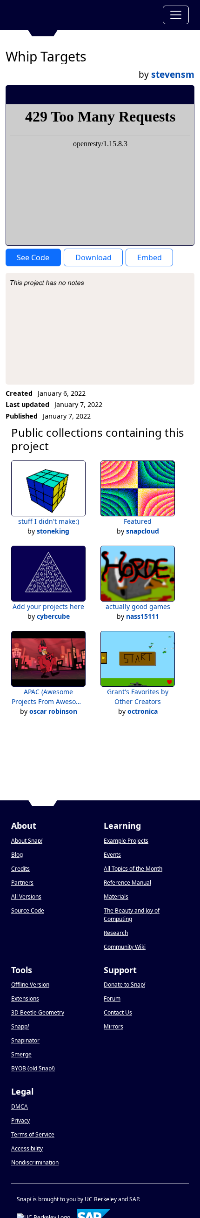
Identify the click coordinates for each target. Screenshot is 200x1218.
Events (112, 855)
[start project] (153, 94)
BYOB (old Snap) (33, 1068)
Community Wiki (125, 947)
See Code (33, 257)
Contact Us (118, 1012)
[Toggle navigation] (176, 15)
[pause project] (168, 94)
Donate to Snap (124, 984)
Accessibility (27, 1148)
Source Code (27, 910)
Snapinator (25, 1040)
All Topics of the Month (133, 869)
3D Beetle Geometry (37, 1012)
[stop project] (184, 94)
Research (116, 933)
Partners (22, 882)
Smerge (21, 1054)
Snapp (20, 1026)
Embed (149, 257)
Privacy (20, 1120)
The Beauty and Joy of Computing (132, 915)
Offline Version (30, 984)
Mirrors (113, 1026)
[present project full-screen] (137, 94)
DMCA (19, 1106)
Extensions (25, 998)
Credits (20, 869)
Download (93, 257)
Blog (17, 855)
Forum (112, 998)
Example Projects (126, 841)
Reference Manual (127, 882)
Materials (116, 896)
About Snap (26, 841)
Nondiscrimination (35, 1162)
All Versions (26, 896)
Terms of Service (32, 1134)
